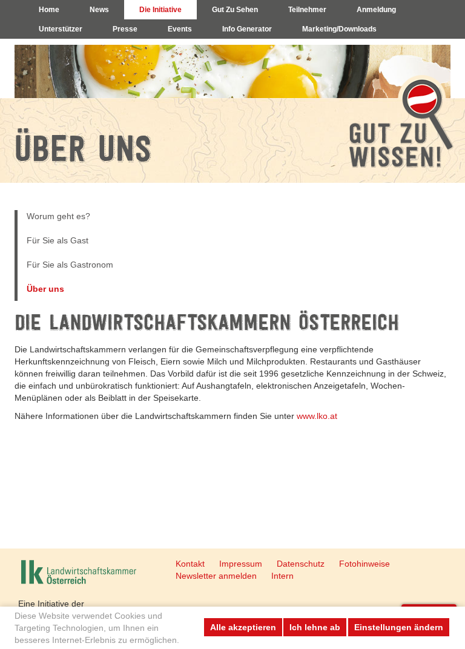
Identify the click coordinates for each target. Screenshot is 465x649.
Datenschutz (301, 563)
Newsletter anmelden (216, 576)
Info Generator (247, 29)
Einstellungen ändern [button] (398, 627)
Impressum (240, 563)
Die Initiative (160, 9)
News (99, 9)
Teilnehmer (307, 9)
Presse (125, 29)
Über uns (45, 289)
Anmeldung (376, 9)
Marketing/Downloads (339, 29)
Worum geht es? (58, 216)
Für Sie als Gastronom (70, 264)
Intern (282, 576)
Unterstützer (60, 29)
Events (180, 29)
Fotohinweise (364, 563)
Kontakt (190, 563)
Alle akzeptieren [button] (243, 627)
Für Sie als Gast (57, 240)
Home (49, 9)
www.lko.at (317, 416)
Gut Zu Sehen (235, 9)
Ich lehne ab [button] (314, 627)
